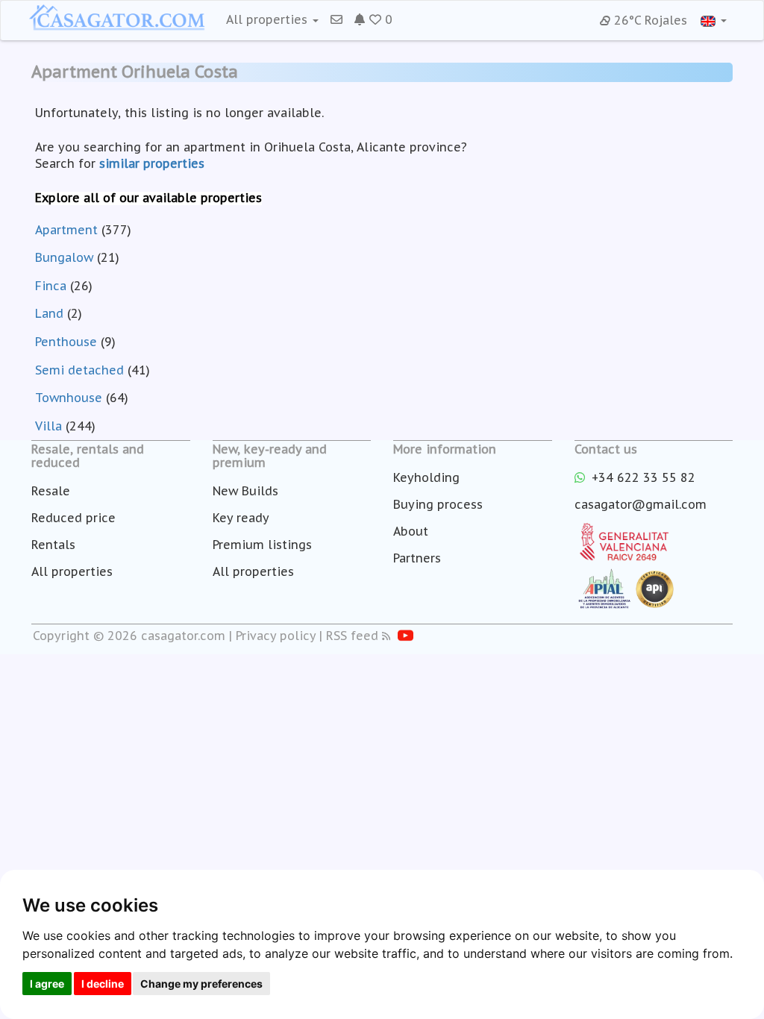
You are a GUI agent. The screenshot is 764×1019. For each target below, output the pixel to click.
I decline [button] (102, 983)
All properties (72, 571)
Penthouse (66, 341)
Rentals (53, 544)
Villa (48, 425)
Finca (50, 285)
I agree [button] (47, 983)
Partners (417, 558)
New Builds (245, 490)
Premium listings (262, 544)
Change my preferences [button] (201, 983)
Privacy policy (276, 635)
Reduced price (73, 517)
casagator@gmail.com (640, 504)
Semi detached (79, 370)
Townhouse (68, 397)
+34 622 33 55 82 (641, 477)
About (410, 531)
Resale (50, 490)
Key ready (241, 517)
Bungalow (64, 257)
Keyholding (426, 477)
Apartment (66, 229)
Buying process (438, 504)
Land (49, 313)
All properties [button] (268, 19)
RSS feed (352, 635)
